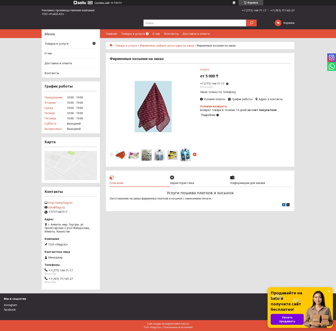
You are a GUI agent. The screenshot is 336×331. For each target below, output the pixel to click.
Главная (111, 34)
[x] (288, 205)
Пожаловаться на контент (178, 327)
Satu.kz (185, 323)
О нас (156, 34)
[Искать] (251, 23)
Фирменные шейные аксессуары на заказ (167, 45)
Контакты (171, 34)
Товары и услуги (133, 34)
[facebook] (283, 205)
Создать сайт (102, 2)
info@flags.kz (56, 207)
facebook (10, 309)
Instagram (10, 305)
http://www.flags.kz (60, 202)
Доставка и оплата (196, 34)
